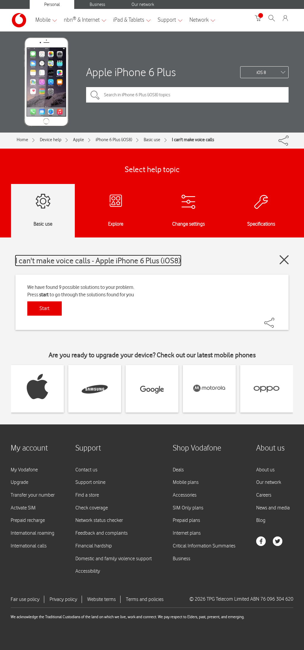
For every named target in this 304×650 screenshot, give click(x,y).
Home (22, 139)
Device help (50, 139)
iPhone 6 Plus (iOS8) (114, 139)
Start (44, 308)
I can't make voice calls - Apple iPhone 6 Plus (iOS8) (98, 260)
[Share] (276, 320)
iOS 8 (261, 72)
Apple (78, 139)
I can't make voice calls (193, 139)
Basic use (152, 139)
